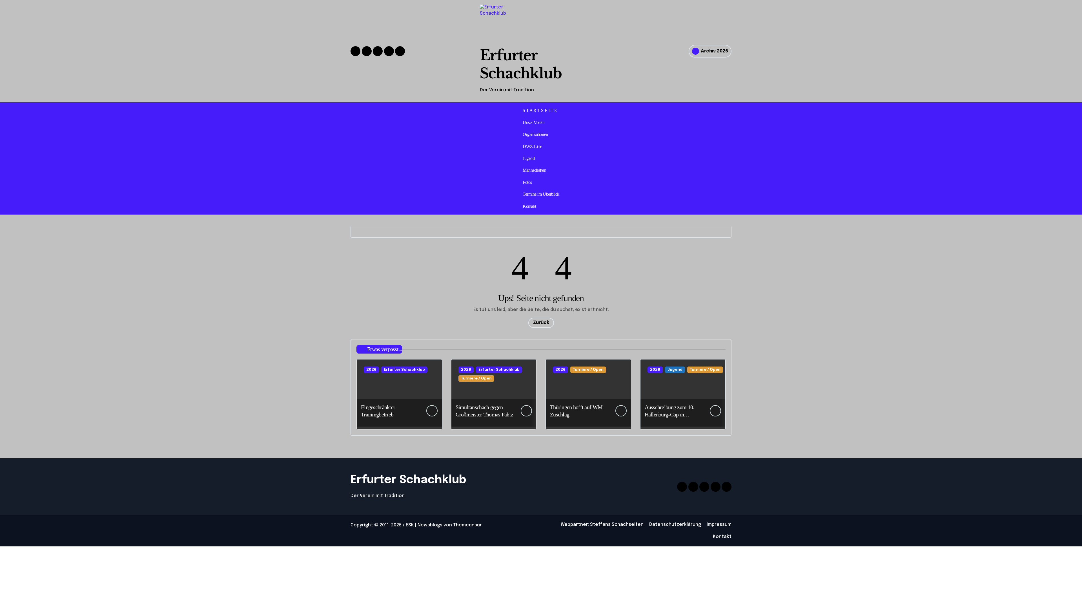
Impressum (719, 524)
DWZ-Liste (532, 146)
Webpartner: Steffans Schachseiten (602, 524)
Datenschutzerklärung (675, 524)
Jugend (675, 370)
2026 (371, 370)
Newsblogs (430, 525)
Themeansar (467, 525)
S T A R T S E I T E (540, 110)
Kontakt (529, 206)
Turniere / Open (476, 378)
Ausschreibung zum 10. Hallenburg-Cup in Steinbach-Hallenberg (669, 414)
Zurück (541, 322)
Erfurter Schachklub (404, 370)
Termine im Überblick (541, 194)
